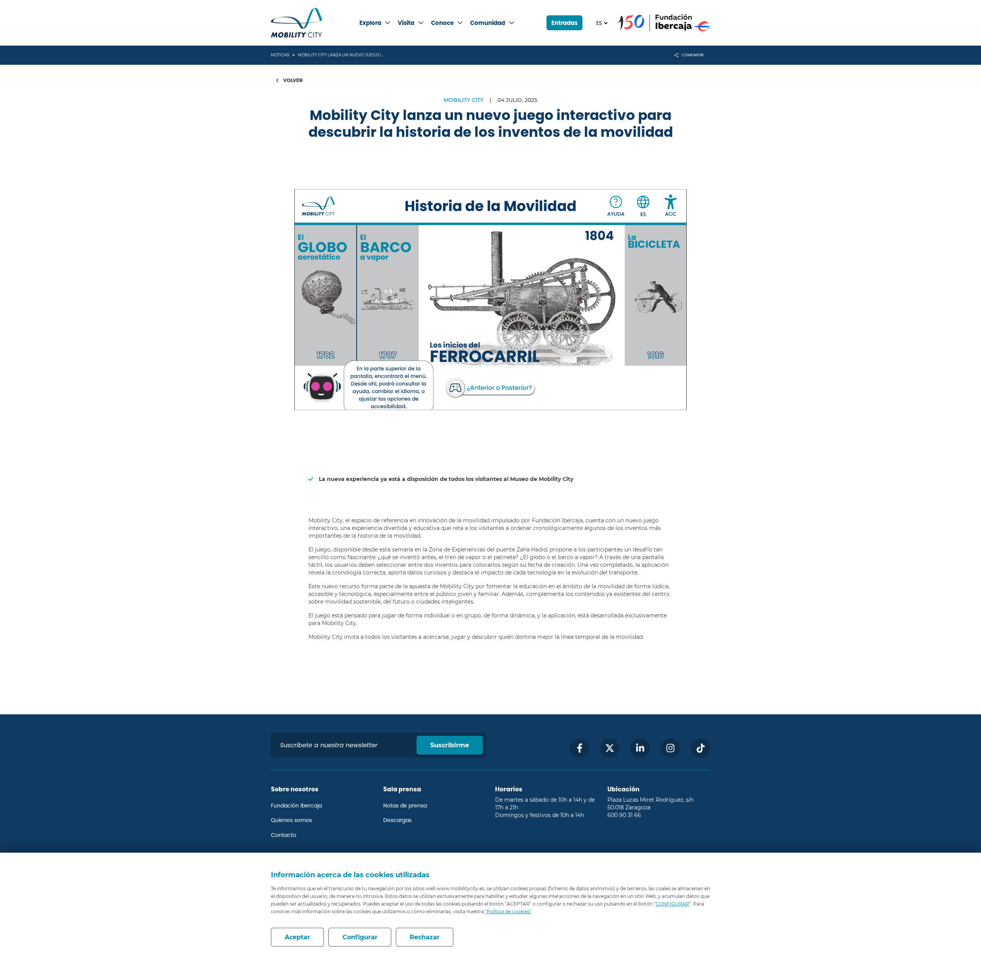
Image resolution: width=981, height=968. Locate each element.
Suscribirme (449, 745)
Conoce (442, 23)
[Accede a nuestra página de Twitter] (609, 748)
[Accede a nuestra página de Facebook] (579, 748)
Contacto (283, 835)
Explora (370, 23)
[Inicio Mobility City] (296, 22)
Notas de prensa (405, 805)
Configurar (360, 937)
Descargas (397, 820)
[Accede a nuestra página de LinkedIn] (640, 748)
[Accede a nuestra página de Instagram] (670, 748)
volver (292, 80)
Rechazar (425, 937)
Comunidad (487, 23)
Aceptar (297, 937)
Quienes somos (291, 820)
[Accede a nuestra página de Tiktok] (700, 748)
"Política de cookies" (508, 911)
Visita (406, 23)
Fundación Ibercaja (296, 805)
